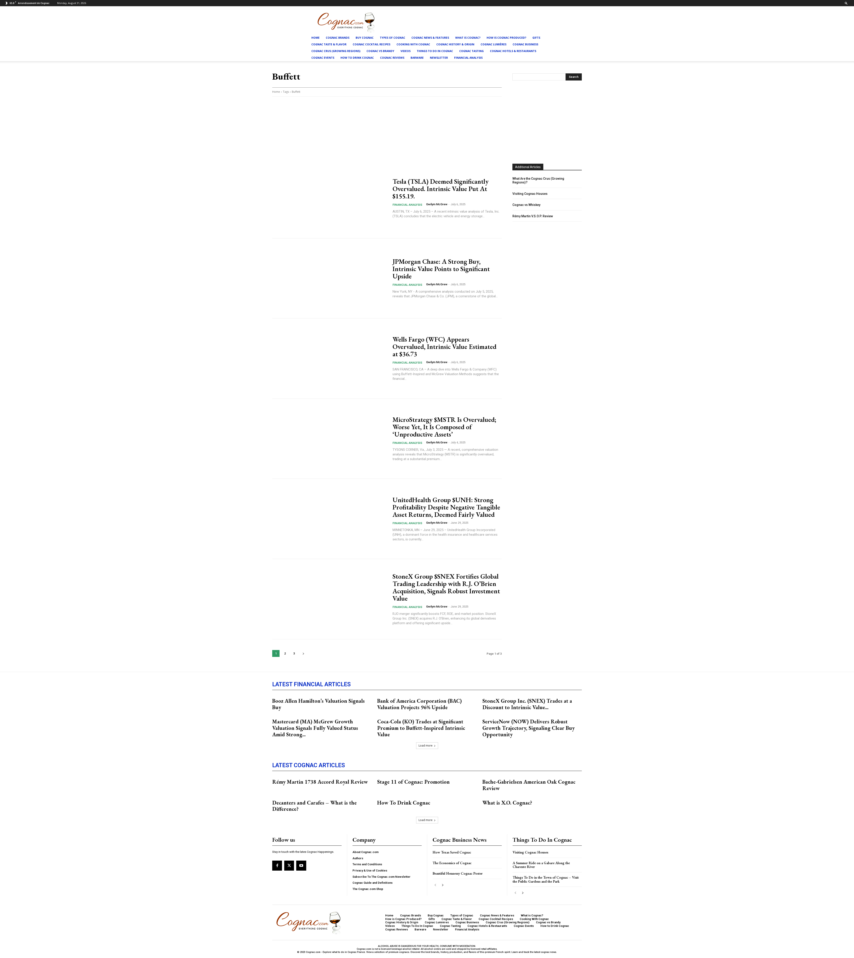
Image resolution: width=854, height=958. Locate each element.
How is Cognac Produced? (506, 38)
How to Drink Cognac (357, 58)
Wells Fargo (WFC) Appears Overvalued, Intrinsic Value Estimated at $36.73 (444, 346)
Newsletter (439, 58)
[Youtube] (301, 865)
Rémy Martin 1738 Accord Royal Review (320, 781)
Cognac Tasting (471, 51)
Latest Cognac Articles (308, 765)
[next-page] (303, 653)
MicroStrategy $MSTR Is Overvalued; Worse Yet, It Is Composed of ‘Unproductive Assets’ (444, 427)
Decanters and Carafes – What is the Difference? (314, 806)
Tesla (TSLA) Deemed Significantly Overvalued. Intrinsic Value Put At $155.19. (441, 188)
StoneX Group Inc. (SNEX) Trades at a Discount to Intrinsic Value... (527, 704)
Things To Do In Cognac (435, 51)
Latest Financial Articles (311, 684)
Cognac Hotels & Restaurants (513, 51)
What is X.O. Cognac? (507, 802)
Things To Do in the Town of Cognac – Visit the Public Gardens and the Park (546, 879)
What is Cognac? (467, 38)
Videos (406, 51)
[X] (289, 865)
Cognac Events (322, 58)
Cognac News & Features (430, 38)
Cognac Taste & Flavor (328, 44)
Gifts (536, 38)
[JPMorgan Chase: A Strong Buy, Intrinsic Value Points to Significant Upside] (329, 278)
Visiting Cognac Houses (530, 193)
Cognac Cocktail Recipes (371, 44)
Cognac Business (525, 44)
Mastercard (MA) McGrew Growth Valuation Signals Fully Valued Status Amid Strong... (315, 728)
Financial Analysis (468, 58)
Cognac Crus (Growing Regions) (335, 51)
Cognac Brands (337, 38)
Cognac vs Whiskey (526, 205)
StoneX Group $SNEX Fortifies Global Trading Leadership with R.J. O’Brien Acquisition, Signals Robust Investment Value (446, 587)
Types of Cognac (392, 38)
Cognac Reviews (392, 58)
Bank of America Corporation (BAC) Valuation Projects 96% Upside (419, 704)
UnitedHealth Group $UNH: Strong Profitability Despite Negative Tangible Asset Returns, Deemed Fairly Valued (446, 507)
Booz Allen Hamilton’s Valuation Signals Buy (318, 704)
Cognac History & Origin (455, 44)
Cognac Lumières (493, 44)
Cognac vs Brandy (380, 51)
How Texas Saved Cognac (452, 852)
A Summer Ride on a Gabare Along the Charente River (541, 865)
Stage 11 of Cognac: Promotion (413, 781)
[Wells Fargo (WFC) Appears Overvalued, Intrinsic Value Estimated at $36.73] (329, 358)
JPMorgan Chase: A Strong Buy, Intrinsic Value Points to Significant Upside (441, 268)
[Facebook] (277, 865)
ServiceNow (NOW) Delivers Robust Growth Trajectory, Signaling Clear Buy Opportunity (528, 728)
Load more (426, 745)
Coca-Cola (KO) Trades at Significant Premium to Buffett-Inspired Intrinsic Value (421, 728)
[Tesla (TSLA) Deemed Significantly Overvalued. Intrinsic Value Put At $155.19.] (329, 198)
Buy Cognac (365, 38)
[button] (846, 3)
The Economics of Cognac (452, 863)
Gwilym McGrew (436, 204)
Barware (417, 58)
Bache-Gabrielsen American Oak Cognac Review (528, 785)
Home (315, 38)
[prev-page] (435, 885)
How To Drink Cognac (403, 802)
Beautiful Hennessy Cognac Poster (458, 873)
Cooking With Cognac (413, 44)
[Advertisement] (547, 117)
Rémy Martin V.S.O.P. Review (532, 216)
